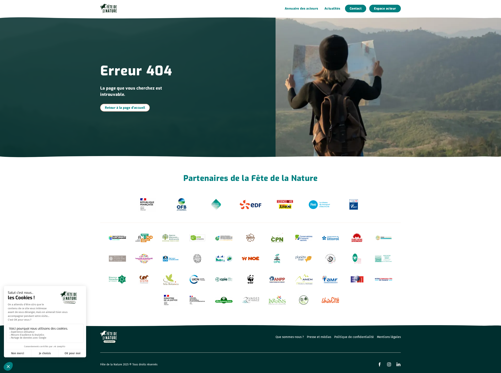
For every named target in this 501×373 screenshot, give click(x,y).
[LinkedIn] (398, 364)
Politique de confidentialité (354, 337)
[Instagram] (389, 364)
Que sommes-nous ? (290, 337)
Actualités (332, 8)
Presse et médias (319, 337)
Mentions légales (389, 337)
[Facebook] (380, 364)
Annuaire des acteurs (301, 8)
